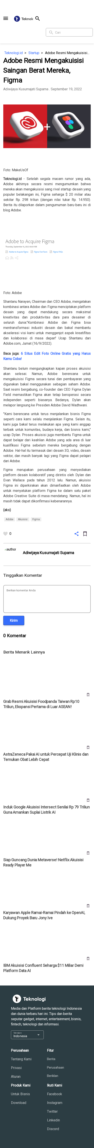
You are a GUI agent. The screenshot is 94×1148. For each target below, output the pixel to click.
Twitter (52, 1111)
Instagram (54, 1103)
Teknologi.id (13, 53)
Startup (33, 53)
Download (18, 1103)
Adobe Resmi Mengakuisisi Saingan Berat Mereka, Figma (68, 53)
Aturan (16, 1076)
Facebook (54, 1094)
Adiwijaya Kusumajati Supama (25, 89)
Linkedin (53, 1120)
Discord (53, 1129)
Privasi (16, 1068)
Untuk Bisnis (20, 1094)
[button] (5, 18)
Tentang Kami (21, 1059)
